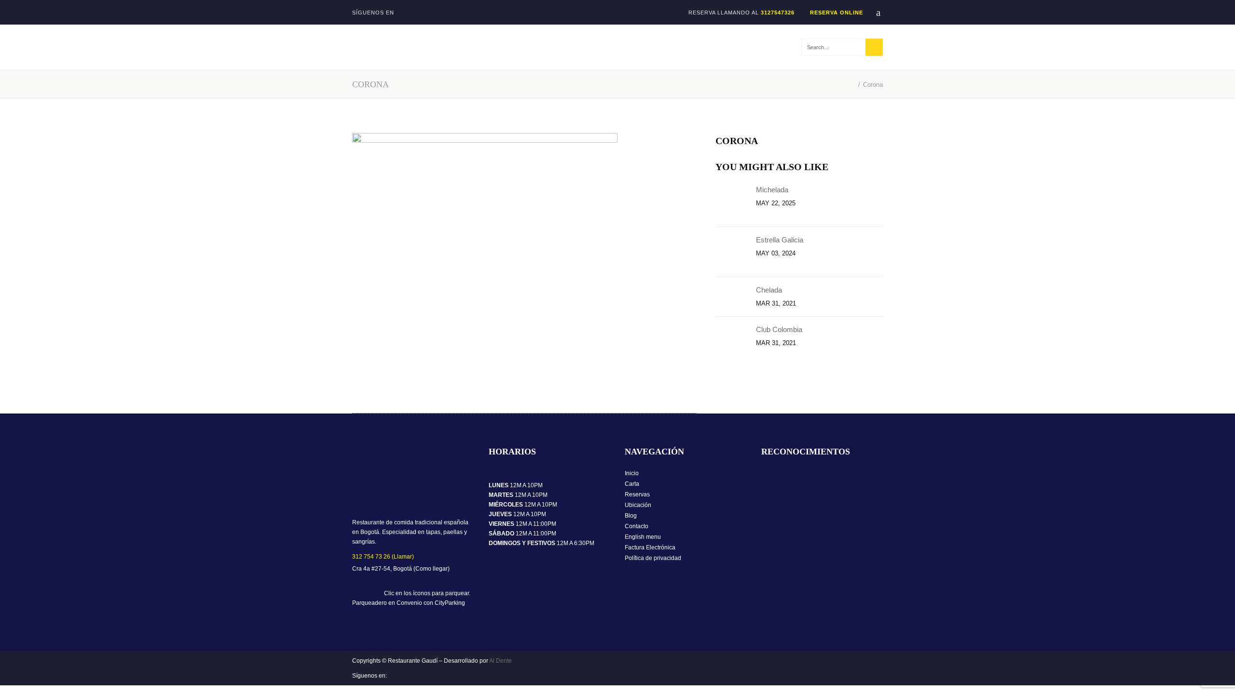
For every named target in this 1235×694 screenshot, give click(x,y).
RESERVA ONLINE (836, 12)
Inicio (632, 473)
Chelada (769, 290)
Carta (632, 483)
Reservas (637, 494)
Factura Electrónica (650, 547)
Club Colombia (779, 329)
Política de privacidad (653, 558)
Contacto (636, 526)
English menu (643, 536)
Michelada (773, 190)
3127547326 (778, 12)
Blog (631, 515)
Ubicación (638, 505)
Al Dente (500, 660)
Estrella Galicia (780, 240)
